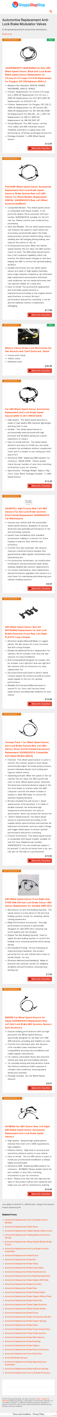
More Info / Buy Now (41, 148)
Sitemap (5, 1401)
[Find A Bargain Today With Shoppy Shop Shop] (28, 7)
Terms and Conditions (22, 1414)
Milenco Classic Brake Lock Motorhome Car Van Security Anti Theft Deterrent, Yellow (28, 350)
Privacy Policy (38, 1414)
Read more (7, 34)
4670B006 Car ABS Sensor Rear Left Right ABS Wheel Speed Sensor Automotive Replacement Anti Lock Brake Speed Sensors (27, 1131)
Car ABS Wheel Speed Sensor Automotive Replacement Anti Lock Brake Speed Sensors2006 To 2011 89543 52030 (27, 412)
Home (38, 1399)
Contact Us (45, 1399)
